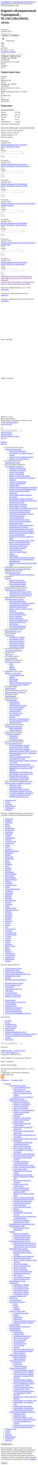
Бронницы (9, 822)
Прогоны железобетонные (18, 620)
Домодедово (9, 843)
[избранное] (1, 440)
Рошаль (7, 925)
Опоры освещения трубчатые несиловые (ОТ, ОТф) (24, 1384)
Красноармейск (10, 874)
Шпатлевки (13, 681)
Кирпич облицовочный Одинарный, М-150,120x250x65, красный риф (14, 263)
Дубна (7, 847)
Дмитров (8, 840)
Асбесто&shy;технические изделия (21, 557)
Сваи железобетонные (17, 628)
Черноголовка (10, 946)
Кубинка (8, 881)
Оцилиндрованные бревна (18, 721)
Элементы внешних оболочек (20, 795)
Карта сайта (9, 1039)
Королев (8, 870)
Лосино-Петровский (12, 889)
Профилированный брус (18, 705)
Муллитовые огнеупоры (18, 504)
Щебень (12, 668)
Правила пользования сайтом (15, 1032)
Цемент (12, 677)
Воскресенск (9, 830)
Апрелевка (9, 819)
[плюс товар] (24, 172)
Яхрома (8, 961)
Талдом (7, 938)
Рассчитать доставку (8, 52)
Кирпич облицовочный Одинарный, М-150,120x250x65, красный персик (14, 224)
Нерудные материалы (13, 662)
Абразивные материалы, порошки (21, 531)
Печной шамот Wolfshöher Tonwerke (18, 783)
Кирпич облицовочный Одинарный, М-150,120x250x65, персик (14, 145)
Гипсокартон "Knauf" (17, 645)
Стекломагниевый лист (13, 650)
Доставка (8, 804)
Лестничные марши (16, 612)
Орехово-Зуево (10, 908)
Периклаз (12, 480)
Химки (7, 942)
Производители (10, 800)
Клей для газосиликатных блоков (21, 457)
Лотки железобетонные (17, 614)
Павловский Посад (12, 910)
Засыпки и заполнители (17, 482)
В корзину (5, 56)
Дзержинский (10, 838)
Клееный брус (14, 702)
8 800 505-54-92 (6, 424)
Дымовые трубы (15, 785)
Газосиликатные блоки (13, 449)
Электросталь (10, 955)
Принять (4, 1463)
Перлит (12, 554)
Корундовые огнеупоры (18, 506)
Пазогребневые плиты (13, 631)
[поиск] (2, 428)
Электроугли (9, 957)
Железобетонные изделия (14, 599)
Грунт (11, 664)
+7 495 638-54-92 (19, 1051)
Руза (6, 927)
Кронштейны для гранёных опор (21, 774)
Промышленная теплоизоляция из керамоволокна (25, 1217)
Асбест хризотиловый (17, 483)
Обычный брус (14, 704)
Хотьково (8, 944)
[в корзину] (2, 174)
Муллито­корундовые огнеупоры (21, 499)
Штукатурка (13, 679)
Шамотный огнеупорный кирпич (21, 525)
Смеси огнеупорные (16, 472)
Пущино (8, 919)
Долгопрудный (10, 841)
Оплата (7, 1022)
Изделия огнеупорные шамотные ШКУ (22, 1191)
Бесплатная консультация (10, 436)
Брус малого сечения (16, 707)
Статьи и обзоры (11, 1026)
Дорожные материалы (13, 734)
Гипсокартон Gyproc (16, 639)
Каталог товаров (12, 2)
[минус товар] (2, 172)
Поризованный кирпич (17, 584)
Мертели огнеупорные (17, 468)
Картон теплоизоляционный (19, 542)
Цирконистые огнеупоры (18, 546)
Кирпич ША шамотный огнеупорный (23, 487)
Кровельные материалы (13, 726)
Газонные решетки (16, 740)
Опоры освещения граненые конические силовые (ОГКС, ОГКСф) (23, 750)
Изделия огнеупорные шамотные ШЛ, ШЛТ (22, 1221)
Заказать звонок (6, 434)
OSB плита (9, 654)
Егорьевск (8, 849)
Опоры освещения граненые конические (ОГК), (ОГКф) (19, 746)
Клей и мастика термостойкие (20, 521)
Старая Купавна (11, 934)
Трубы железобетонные (17, 622)
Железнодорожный (12, 851)
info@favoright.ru (12, 422)
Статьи (7, 802)
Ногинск (8, 902)
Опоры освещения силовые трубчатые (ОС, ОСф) (23, 1388)
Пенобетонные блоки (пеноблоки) (21, 575)
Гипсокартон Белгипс (17, 641)
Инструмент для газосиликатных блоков (22, 1090)
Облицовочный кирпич (17, 582)
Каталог (4, 438)
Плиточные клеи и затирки (19, 685)
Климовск (8, 864)
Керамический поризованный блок (17, 569)
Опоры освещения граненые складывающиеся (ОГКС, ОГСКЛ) (21, 765)
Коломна (8, 868)
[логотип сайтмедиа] (2, 1078)
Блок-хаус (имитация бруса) (19, 719)
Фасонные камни (15, 787)
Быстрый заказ (6, 1444)
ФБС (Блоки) (14, 624)
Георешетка (13, 736)
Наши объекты (10, 806)
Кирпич (21, 2)
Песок (11, 666)
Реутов (7, 923)
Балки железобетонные (17, 601)
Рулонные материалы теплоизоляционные (17, 517)
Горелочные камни (16, 523)
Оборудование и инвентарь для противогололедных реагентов (20, 594)
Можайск (8, 896)
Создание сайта (16, 1080)
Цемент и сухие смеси (13, 673)
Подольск (8, 914)
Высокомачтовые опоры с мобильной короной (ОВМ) (23, 1380)
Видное (8, 826)
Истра (7, 860)
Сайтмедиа (5, 1080)
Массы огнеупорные (16, 474)
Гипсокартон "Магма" (17, 637)
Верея (7, 824)
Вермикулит (13, 556)
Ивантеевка (9, 859)
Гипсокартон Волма (16, 643)
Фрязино (8, 940)
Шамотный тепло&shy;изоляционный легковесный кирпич (23, 501)
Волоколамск (10, 828)
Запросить (4, 295)
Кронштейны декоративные (19, 778)
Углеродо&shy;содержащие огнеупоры (23, 508)
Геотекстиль (13, 738)
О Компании (9, 808)
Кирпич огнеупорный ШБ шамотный (22, 489)
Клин (7, 866)
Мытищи (8, 898)
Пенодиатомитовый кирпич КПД (21, 529)
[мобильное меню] (2, 426)
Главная (4, 2)
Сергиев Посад (10, 929)
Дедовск (8, 836)
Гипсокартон (9, 635)
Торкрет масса (14, 485)
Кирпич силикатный (16, 580)
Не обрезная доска (15, 713)
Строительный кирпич (17, 586)
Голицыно (8, 834)
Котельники (9, 872)
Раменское (9, 921)
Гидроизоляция (10, 696)
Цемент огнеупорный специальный (22, 478)
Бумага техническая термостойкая (21, 533)
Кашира (8, 862)
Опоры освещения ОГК (13, 743)
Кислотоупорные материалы (19, 512)
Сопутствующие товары (18, 552)
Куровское (9, 883)
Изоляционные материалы (18, 797)
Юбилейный (9, 959)
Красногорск (9, 876)
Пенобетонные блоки (13, 573)
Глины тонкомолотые (17, 535)
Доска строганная (15, 709)
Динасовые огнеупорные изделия (21, 514)
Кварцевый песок (15, 550)
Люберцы (8, 895)
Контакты (8, 810)
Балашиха (8, 821)
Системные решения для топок (20, 791)
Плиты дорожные (15, 616)
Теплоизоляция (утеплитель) (15, 692)
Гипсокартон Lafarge (16, 647)
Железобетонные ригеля (18, 607)
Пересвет (8, 912)
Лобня (7, 887)
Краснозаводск (10, 878)
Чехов (7, 948)
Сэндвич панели (11, 658)
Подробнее (5, 289)
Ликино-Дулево (10, 885)
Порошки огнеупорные (17, 470)
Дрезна (7, 845)
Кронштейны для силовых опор (20, 772)
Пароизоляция (10, 688)
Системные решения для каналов (21, 793)
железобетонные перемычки (19, 605)
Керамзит (12, 669)
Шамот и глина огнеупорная (19, 476)
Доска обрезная (14, 711)
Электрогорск (10, 953)
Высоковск (9, 832)
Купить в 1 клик (15, 56)
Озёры (7, 906)
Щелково (8, 952)
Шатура (8, 950)
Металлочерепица (15, 728)
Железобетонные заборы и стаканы (22, 603)
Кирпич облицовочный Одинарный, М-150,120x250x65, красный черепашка (15, 165)
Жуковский (9, 853)
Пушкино (8, 917)
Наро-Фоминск (10, 900)
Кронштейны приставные (18, 776)
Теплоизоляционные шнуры (19, 544)
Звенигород (9, 857)
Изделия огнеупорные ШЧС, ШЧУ (21, 540)
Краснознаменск (11, 879)
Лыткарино (9, 893)
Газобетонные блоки (12, 463)
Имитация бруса (15, 723)
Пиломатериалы (11, 700)
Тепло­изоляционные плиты (19, 519)
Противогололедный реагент (15, 590)
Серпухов (8, 931)
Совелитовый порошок (17, 548)
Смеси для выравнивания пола (20, 683)
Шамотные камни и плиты (19, 789)
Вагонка (12, 717)
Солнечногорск (10, 933)
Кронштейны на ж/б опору (19, 779)
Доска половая (14, 715)
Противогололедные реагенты (20, 592)
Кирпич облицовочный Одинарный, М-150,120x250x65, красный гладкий (14, 185)
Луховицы (9, 891)
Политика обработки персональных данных (21, 1034)
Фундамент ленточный (17, 626)
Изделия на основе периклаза (20, 510)
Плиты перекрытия (16, 618)
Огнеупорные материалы (14, 466)
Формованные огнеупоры (18, 527)
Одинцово (9, 904)
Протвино (8, 915)
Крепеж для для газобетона (19, 459)
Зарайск (8, 855)
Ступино (8, 936)
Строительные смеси (16, 675)
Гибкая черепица (15, 730)
